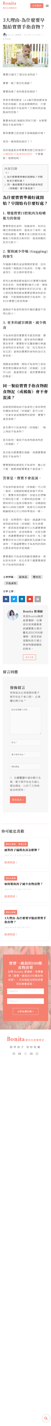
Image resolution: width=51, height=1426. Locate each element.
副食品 (23, 577)
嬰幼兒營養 (11, 844)
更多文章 (29, 657)
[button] (47, 5)
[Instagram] (25, 1053)
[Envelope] (31, 1053)
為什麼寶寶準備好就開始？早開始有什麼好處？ (25, 178)
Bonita (16, 1040)
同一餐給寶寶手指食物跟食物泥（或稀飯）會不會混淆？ (25, 186)
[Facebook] (13, 1053)
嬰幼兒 (37, 577)
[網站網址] (25, 767)
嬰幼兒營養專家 (10, 8)
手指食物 (11, 583)
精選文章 (22, 844)
